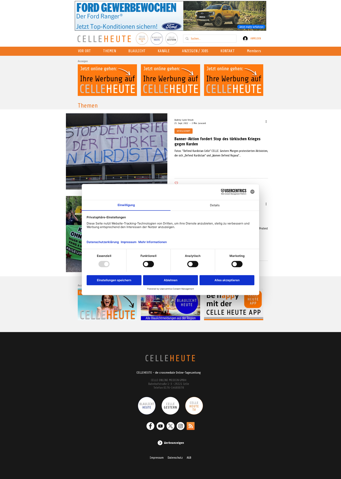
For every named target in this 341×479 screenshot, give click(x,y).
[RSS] (191, 426)
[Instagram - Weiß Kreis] (181, 426)
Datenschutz (175, 457)
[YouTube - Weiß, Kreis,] (160, 426)
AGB (189, 457)
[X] (170, 426)
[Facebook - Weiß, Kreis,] (150, 426)
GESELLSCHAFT (183, 131)
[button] (165, 51)
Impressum (157, 457)
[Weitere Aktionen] (267, 121)
